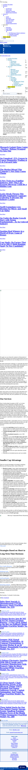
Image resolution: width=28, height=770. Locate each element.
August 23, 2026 (5, 610)
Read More (2, 154)
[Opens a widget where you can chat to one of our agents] (22, 767)
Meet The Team (14, 72)
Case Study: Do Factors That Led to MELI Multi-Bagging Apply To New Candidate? (13, 244)
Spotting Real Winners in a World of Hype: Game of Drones (12, 233)
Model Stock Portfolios (16, 65)
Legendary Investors (18, 84)
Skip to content (3, 42)
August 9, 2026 (5, 652)
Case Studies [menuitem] (9, 29)
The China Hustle (15, 70)
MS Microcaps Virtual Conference (19, 82)
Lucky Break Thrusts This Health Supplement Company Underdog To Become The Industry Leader (13, 197)
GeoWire (14, 740)
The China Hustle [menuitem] (10, 19)
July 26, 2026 (4, 699)
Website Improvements (16, 74)
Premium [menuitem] (5, 6)
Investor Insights (17, 85)
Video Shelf (13, 80)
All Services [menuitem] (9, 8)
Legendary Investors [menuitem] (14, 34)
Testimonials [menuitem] (9, 22)
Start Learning (14, 743)
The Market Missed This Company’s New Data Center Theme (13, 171)
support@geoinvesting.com (16, 732)
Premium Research (14, 757)
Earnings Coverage (15, 64)
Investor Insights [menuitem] (13, 35)
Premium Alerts (14, 754)
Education (13, 77)
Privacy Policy (14, 746)
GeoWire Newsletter (12, 58)
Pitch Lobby (13, 62)
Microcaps (13, 69)
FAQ (14, 741)
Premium (10, 59)
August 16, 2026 (5, 631)
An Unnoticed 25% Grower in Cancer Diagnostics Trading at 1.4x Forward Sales (13, 160)
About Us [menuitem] (5, 14)
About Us (10, 66)
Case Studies (14, 78)
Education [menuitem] (5, 25)
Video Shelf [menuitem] (9, 31)
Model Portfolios (14, 755)
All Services (13, 61)
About (12, 68)
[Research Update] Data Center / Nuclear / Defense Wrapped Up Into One (14, 149)
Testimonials (13, 73)
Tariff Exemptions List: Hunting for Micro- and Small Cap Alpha (13, 209)
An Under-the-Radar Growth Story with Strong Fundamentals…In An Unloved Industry (14, 221)
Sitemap (2, 769)
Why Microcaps (14, 739)
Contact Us (6, 45)
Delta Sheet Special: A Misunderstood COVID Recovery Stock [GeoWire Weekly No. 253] (11, 604)
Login (9, 88)
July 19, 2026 (4, 720)
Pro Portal (14, 759)
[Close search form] (3, 92)
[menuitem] (6, 37)
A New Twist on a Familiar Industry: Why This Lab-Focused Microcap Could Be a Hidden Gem (13, 184)
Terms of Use (14, 744)
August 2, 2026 (5, 673)
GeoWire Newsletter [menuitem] (8, 4)
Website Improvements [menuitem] (11, 23)
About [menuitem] (7, 16)
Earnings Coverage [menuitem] (10, 11)
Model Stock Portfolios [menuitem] (11, 12)
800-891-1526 (7, 46)
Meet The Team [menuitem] (9, 20)
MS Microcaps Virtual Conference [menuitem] (17, 33)
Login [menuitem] (4, 38)
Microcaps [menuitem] (8, 18)
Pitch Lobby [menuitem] (9, 10)
